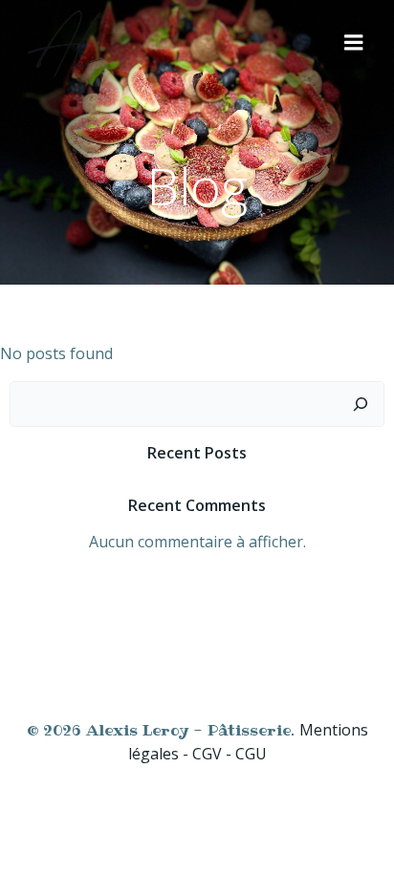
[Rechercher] (360, 404)
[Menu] (354, 43)
